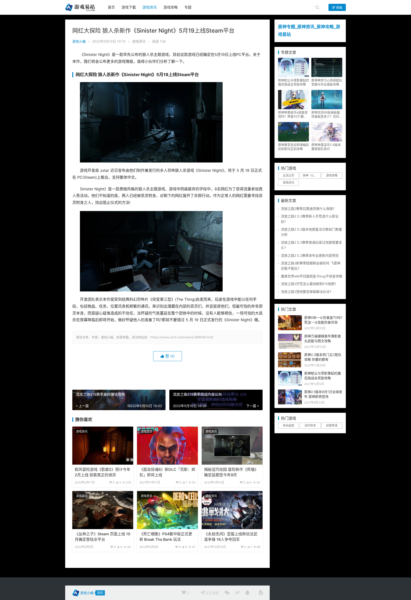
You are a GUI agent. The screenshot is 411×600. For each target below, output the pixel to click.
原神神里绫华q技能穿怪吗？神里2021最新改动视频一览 (293, 114)
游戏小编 (79, 41)
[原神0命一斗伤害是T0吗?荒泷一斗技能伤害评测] (290, 318)
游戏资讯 (149, 7)
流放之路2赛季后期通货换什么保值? (307, 209)
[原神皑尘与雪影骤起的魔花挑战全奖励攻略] (290, 373)
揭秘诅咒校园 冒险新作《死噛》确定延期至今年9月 (231, 472)
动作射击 (310, 425)
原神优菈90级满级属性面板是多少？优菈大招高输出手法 (326, 114)
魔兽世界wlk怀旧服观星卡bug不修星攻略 (311, 276)
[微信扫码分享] (227, 592)
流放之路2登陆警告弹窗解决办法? (306, 292)
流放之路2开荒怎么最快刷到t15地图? (308, 284)
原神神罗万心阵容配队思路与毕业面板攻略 (326, 82)
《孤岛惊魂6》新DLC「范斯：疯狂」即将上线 (167, 472)
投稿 (338, 7)
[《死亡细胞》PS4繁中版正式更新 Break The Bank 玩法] (167, 510)
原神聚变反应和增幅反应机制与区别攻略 (293, 147)
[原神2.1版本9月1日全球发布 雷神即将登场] (290, 392)
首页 (111, 7)
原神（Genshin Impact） (311, 175)
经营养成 (332, 425)
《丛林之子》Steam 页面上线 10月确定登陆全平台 (102, 536)
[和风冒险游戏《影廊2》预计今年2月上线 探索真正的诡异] (102, 446)
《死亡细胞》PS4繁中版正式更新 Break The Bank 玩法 (165, 536)
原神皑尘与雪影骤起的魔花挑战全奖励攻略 (293, 82)
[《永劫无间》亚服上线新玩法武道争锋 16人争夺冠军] (232, 510)
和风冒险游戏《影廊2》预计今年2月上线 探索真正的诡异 (102, 472)
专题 (187, 7)
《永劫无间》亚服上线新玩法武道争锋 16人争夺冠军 (230, 536)
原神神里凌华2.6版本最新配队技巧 (326, 147)
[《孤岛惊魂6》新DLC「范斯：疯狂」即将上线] (167, 446)
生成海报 (212, 593)
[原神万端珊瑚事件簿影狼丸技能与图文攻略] (290, 336)
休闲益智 (288, 425)
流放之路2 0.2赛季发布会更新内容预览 (310, 255)
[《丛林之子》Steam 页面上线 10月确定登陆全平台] (102, 510)
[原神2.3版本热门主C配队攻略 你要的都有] (290, 355)
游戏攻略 (170, 7)
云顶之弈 (288, 175)
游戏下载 (129, 7)
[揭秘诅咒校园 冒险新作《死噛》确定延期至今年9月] (232, 446)
